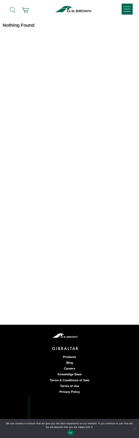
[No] (134, 428)
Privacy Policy (69, 391)
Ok (70, 432)
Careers (69, 368)
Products (69, 357)
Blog (69, 362)
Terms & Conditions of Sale (69, 380)
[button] (25, 10)
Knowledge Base (69, 374)
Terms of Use (69, 386)
